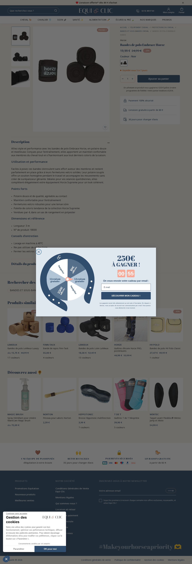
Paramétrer (18, 549)
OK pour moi (50, 549)
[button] (6, 559)
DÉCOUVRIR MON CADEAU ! (126, 296)
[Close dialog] (38, 252)
